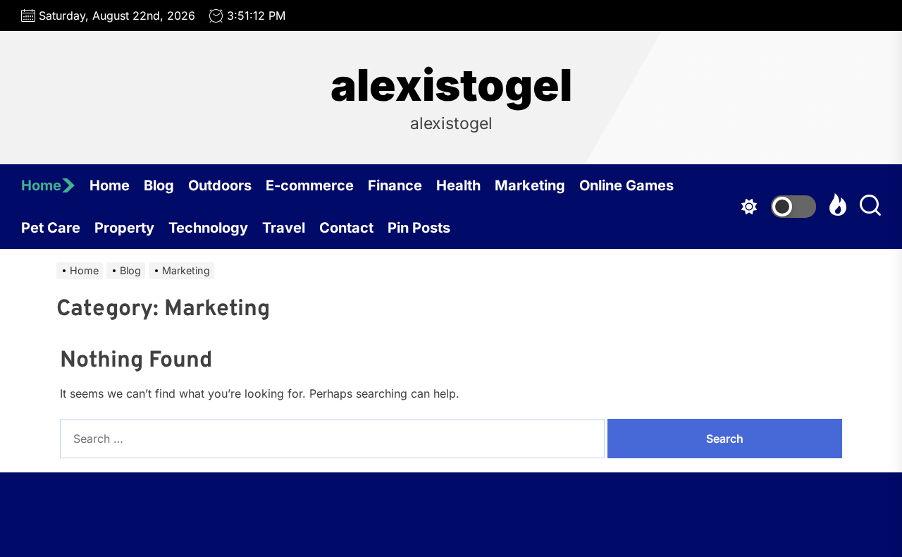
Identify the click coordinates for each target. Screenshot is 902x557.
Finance (395, 185)
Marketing (530, 185)
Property (124, 227)
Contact (346, 227)
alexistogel (451, 85)
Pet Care (50, 227)
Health (458, 185)
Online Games (626, 185)
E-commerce (310, 185)
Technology (208, 227)
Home (41, 185)
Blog (159, 185)
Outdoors (220, 185)
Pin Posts (419, 227)
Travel (283, 227)
